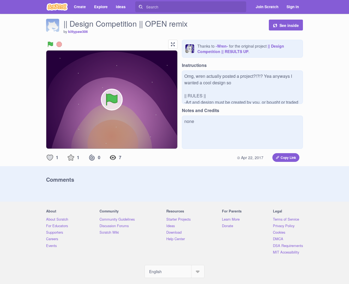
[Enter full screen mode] (172, 44)
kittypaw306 (78, 31)
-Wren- (222, 46)
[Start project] (50, 44)
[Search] (140, 6)
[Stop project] (59, 44)
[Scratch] (57, 7)
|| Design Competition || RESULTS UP (240, 48)
